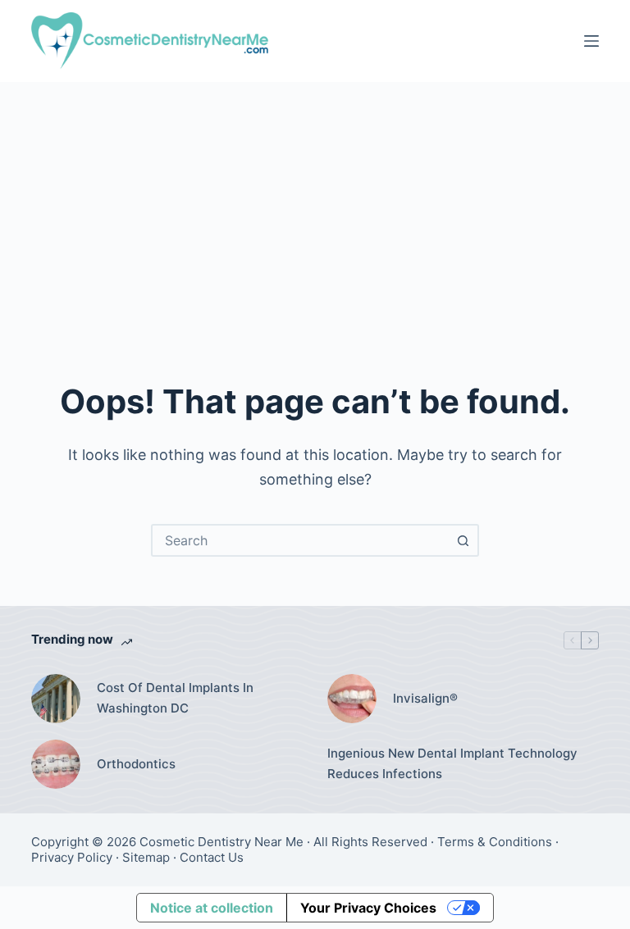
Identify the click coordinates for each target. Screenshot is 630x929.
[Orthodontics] (55, 764)
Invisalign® (425, 698)
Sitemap (146, 857)
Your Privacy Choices (368, 907)
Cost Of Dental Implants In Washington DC (175, 698)
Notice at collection (211, 907)
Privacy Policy (71, 857)
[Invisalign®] (352, 698)
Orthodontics (136, 764)
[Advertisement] (315, 205)
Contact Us (212, 857)
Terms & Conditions (494, 841)
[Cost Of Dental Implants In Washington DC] (55, 698)
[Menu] (591, 41)
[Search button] (462, 540)
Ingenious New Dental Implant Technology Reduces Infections (452, 763)
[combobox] (300, 540)
